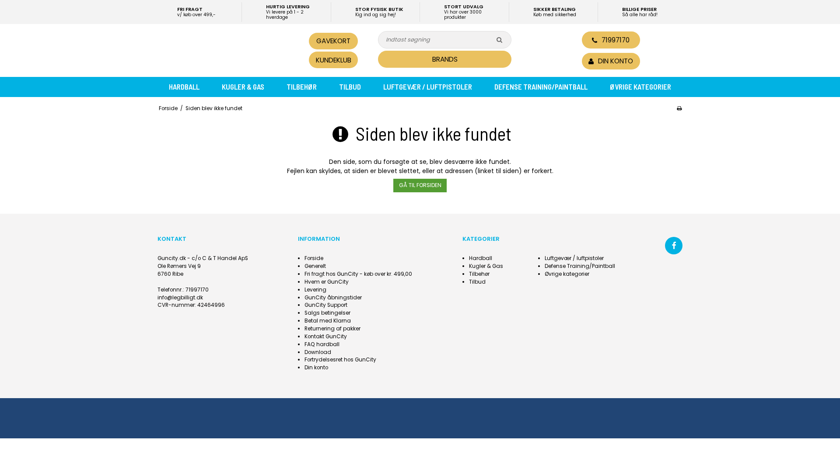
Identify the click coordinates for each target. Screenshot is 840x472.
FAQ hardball (322, 344)
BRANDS (445, 59)
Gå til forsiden (420, 185)
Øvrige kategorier (640, 86)
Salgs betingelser (327, 312)
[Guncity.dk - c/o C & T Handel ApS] (218, 49)
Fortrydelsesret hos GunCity (340, 359)
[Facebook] (673, 245)
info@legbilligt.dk (180, 297)
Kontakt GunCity (325, 336)
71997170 (616, 40)
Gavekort (333, 40)
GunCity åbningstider (333, 297)
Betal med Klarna (327, 320)
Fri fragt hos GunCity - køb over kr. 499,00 (358, 274)
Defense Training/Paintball (541, 86)
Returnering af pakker (332, 328)
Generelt (315, 266)
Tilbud (350, 86)
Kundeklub (333, 60)
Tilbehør (302, 86)
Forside (313, 258)
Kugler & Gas (243, 86)
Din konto (316, 367)
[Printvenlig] (679, 108)
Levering (315, 289)
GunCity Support (325, 305)
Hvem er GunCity (326, 281)
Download (317, 352)
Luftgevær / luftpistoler (427, 86)
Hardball (184, 86)
